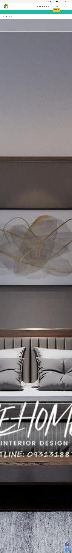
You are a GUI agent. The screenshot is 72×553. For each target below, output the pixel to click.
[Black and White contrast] (57, 1)
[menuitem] (8, 10)
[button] (65, 6)
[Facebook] (67, 544)
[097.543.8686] (67, 550)
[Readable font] (65, 1)
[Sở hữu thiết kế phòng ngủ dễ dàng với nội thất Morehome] (5, 6)
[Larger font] (60, 1)
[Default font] (68, 1)
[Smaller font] (63, 1)
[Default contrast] (54, 1)
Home (6, 16)
